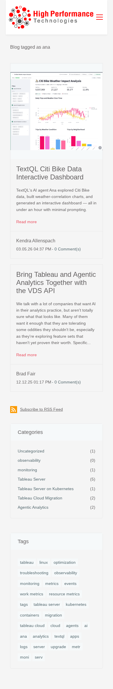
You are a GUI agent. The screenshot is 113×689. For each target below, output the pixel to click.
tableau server (47, 604)
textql (59, 636)
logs (24, 646)
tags (24, 604)
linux (43, 562)
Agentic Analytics (33, 507)
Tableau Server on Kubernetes (46, 488)
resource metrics (64, 594)
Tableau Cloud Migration (40, 498)
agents (72, 625)
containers (29, 615)
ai (86, 625)
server (39, 646)
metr (76, 646)
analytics (41, 636)
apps (74, 636)
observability (29, 460)
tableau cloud (32, 625)
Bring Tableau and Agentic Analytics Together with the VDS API (56, 282)
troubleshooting (34, 572)
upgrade (58, 646)
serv (39, 657)
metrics (52, 583)
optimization (65, 562)
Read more (26, 221)
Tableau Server (31, 479)
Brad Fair (25, 373)
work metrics (31, 594)
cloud (55, 625)
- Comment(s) (66, 249)
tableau (27, 562)
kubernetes (76, 604)
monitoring (27, 470)
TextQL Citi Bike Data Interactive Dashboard (49, 173)
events (70, 583)
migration (53, 615)
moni (24, 657)
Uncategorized (31, 451)
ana (23, 636)
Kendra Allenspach (35, 240)
